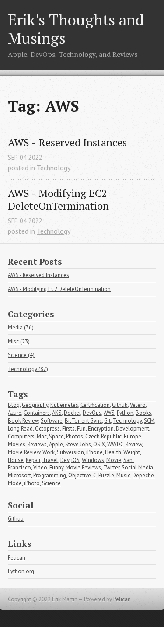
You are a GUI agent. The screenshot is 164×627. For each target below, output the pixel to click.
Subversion (70, 452)
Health (113, 452)
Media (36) (21, 327)
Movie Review (24, 452)
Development (132, 428)
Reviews (37, 444)
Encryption (101, 428)
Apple (56, 444)
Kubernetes (64, 405)
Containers (37, 413)
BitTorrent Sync (83, 420)
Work (48, 452)
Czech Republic (103, 436)
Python (125, 413)
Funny (56, 467)
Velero (138, 405)
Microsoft (19, 475)
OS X (99, 444)
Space (56, 436)
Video (40, 467)
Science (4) (21, 355)
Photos (74, 436)
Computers (21, 436)
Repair (33, 460)
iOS (75, 460)
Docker (72, 413)
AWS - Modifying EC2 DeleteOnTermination (59, 199)
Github (120, 405)
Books (143, 413)
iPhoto (32, 483)
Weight (131, 452)
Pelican (16, 557)
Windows (93, 460)
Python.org (21, 571)
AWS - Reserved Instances (67, 142)
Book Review (23, 420)
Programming (49, 475)
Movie (113, 460)
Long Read (20, 428)
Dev (64, 460)
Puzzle (106, 475)
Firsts (68, 428)
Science (51, 483)
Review (134, 444)
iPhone (94, 452)
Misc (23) (19, 341)
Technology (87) (28, 369)
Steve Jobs (78, 444)
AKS (57, 413)
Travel (50, 460)
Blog (14, 405)
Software (52, 420)
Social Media (137, 467)
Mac (42, 436)
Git (107, 420)
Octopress (47, 428)
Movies (16, 444)
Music (123, 475)
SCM (149, 420)
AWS (109, 413)
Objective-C (82, 475)
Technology (53, 167)
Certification (95, 405)
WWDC (115, 444)
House (16, 460)
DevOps (92, 413)
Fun (81, 428)
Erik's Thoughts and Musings (76, 28)
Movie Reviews (83, 467)
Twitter (111, 467)
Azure (14, 413)
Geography (35, 405)
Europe (132, 436)
